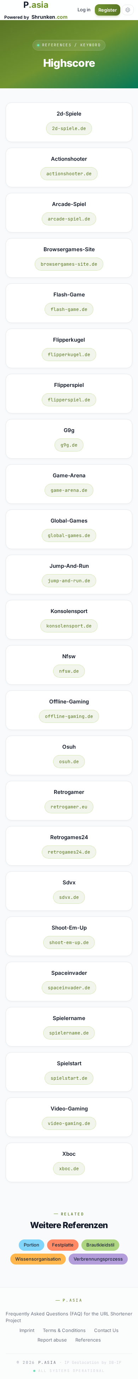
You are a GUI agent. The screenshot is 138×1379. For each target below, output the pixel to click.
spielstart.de (69, 1078)
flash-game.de (69, 309)
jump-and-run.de (69, 581)
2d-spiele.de (69, 128)
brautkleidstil (100, 1245)
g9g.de (69, 445)
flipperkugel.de (69, 355)
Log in (84, 9)
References (88, 1340)
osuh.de (69, 762)
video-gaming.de (69, 1123)
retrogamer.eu (69, 807)
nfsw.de (69, 671)
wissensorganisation (38, 1259)
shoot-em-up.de (69, 942)
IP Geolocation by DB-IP (92, 1362)
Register (107, 10)
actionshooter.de (69, 174)
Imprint (26, 1330)
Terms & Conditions (64, 1330)
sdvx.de (69, 897)
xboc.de (69, 1169)
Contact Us (106, 1330)
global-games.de (69, 535)
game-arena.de (69, 490)
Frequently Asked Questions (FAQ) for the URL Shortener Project (69, 1317)
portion (31, 1245)
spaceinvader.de (69, 988)
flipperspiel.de (69, 400)
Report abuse (52, 1340)
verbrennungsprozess (98, 1259)
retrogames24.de (69, 852)
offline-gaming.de (69, 716)
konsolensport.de (69, 626)
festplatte (63, 1245)
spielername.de (69, 1033)
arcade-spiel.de (69, 219)
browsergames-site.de (69, 264)
